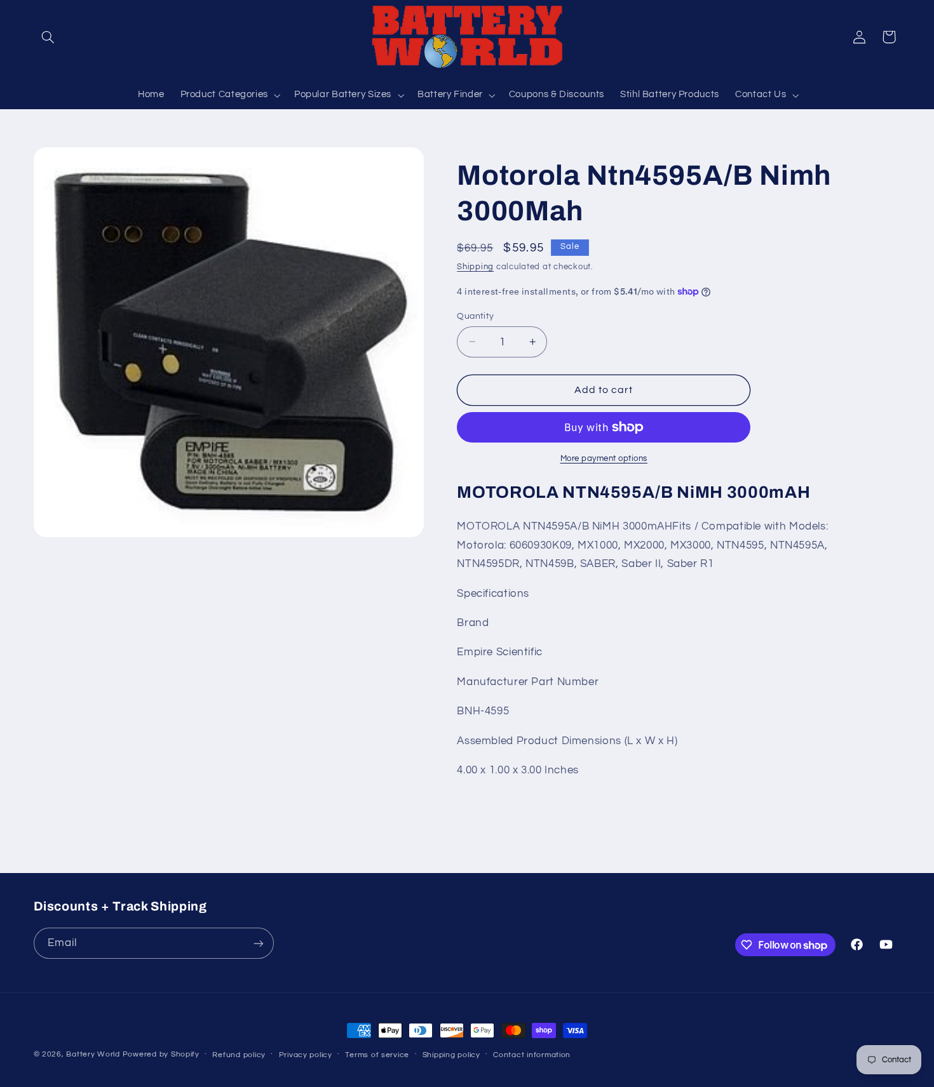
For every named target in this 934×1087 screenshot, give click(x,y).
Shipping (475, 267)
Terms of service (377, 1054)
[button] (48, 36)
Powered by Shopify (161, 1054)
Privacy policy (305, 1054)
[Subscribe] (258, 943)
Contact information (532, 1054)
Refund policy (239, 1054)
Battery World (93, 1054)
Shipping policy (451, 1054)
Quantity (475, 315)
